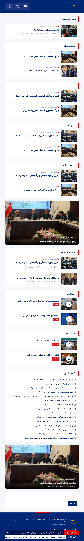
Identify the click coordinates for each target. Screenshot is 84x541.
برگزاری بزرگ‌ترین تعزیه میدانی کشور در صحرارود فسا (54, 421)
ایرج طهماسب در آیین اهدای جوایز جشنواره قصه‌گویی (54, 417)
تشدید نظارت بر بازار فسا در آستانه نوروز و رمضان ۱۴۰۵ (54, 408)
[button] (12, 204)
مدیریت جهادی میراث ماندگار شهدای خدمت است (55, 429)
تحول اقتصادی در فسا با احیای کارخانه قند (42, 70)
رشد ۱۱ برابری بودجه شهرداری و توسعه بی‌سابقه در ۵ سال (53, 379)
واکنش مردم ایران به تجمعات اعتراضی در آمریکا (56, 433)
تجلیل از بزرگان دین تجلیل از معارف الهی (42, 355)
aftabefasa (53, 33)
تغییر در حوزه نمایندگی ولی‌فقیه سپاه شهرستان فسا (37, 96)
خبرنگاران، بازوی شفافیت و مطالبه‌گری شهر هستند (38, 278)
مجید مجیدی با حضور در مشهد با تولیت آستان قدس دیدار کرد (51, 387)
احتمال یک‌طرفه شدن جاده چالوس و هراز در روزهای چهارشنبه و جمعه (40, 532)
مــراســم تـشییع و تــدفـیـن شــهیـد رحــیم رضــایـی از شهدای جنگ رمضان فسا (42, 396)
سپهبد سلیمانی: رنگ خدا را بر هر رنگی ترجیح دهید (38, 301)
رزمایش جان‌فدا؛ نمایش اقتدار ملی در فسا (58, 383)
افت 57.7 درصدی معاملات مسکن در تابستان (56, 404)
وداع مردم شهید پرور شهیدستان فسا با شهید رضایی (54, 425)
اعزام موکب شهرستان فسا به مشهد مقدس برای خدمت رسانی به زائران (48, 438)
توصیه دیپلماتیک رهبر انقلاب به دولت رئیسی (41, 315)
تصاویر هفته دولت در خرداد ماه (62, 412)
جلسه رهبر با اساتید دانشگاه (47, 340)
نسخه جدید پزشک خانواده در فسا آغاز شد (58, 400)
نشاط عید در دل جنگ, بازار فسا (46, 29)
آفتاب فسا (55, 524)
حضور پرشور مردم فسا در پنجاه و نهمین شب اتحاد (55, 392)
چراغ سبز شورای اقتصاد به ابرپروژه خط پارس (63, 537)
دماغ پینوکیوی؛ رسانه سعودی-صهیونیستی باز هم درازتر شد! (51, 241)
